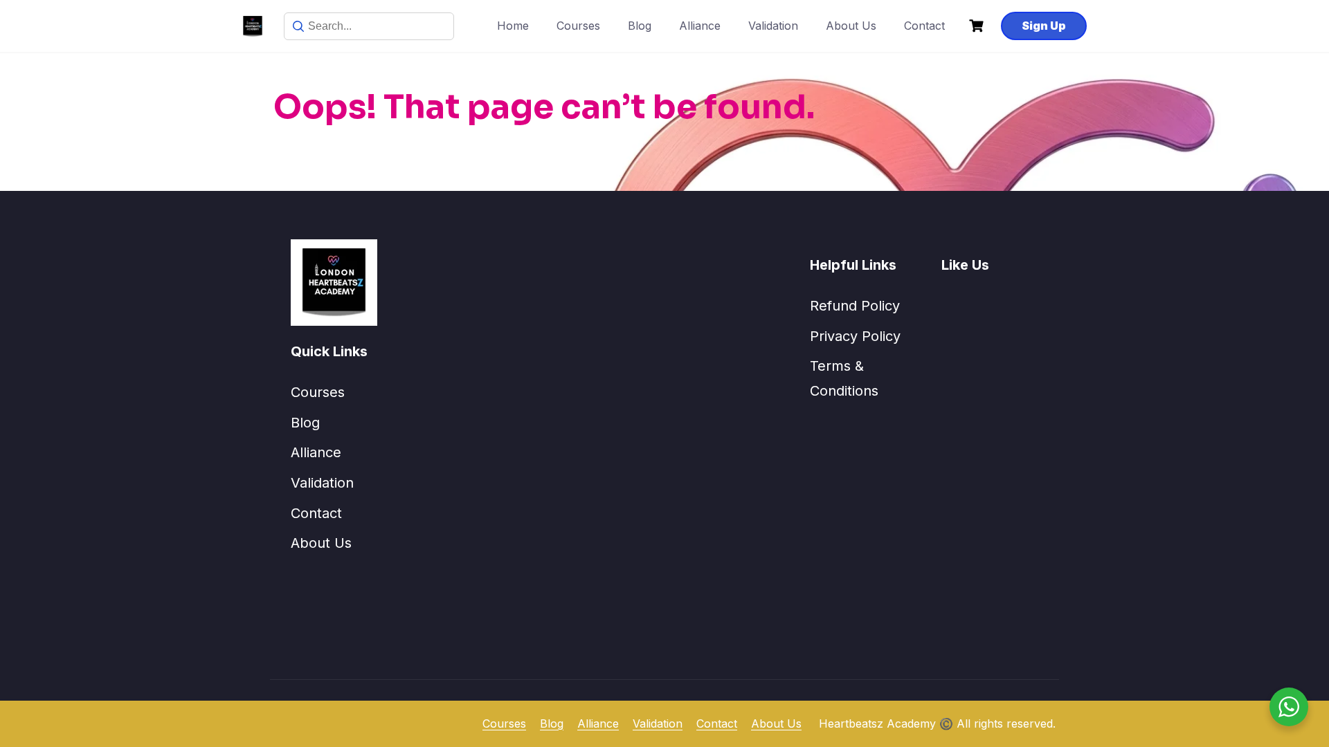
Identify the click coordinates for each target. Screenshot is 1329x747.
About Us (851, 26)
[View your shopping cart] (978, 26)
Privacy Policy (855, 336)
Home (513, 26)
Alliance (700, 26)
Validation (773, 26)
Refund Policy (855, 305)
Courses (578, 26)
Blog (639, 26)
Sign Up (1044, 26)
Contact (924, 26)
